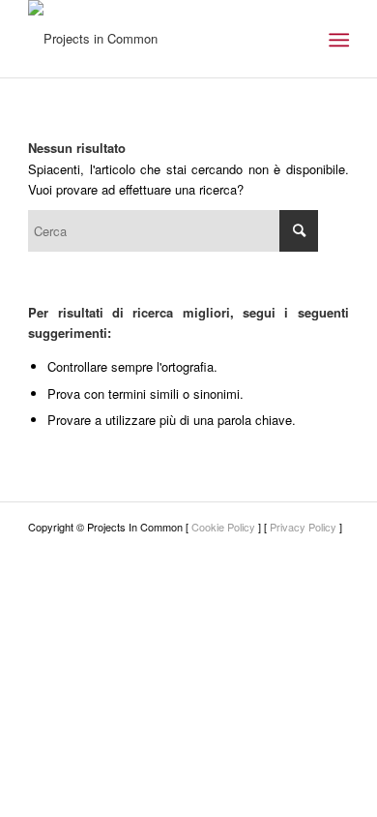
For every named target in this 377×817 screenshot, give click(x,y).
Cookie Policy (223, 526)
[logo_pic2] (156, 38)
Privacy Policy (303, 526)
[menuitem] (337, 39)
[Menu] (337, 39)
